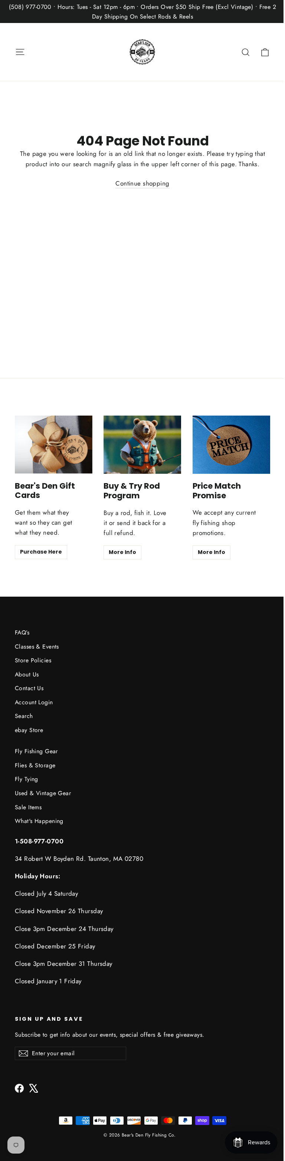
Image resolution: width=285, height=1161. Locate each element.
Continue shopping (142, 183)
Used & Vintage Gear (43, 793)
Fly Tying (26, 779)
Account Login (34, 702)
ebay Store (29, 730)
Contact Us (29, 688)
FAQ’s (22, 632)
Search (24, 716)
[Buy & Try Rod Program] (142, 445)
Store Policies (33, 660)
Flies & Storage (35, 765)
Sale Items (28, 807)
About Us (27, 674)
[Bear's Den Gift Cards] (53, 444)
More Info (122, 552)
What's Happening (39, 821)
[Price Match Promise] (231, 445)
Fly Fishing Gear (36, 751)
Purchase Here (41, 551)
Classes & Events (37, 646)
